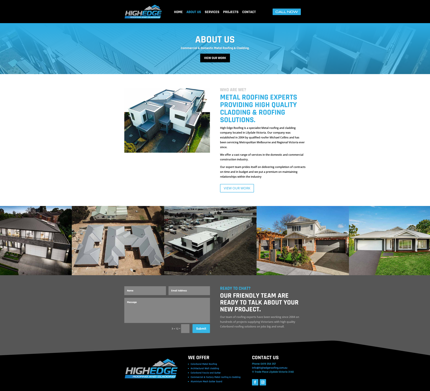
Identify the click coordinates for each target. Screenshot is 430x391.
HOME (178, 12)
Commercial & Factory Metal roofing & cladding (216, 377)
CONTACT (249, 12)
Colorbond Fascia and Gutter (206, 372)
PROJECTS (231, 12)
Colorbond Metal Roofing (204, 364)
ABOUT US (193, 12)
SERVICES (212, 12)
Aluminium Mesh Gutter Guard (206, 381)
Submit (201, 328)
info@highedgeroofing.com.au (269, 368)
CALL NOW (286, 12)
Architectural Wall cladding (205, 368)
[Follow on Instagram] (263, 382)
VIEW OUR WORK (215, 58)
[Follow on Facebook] (255, 382)
